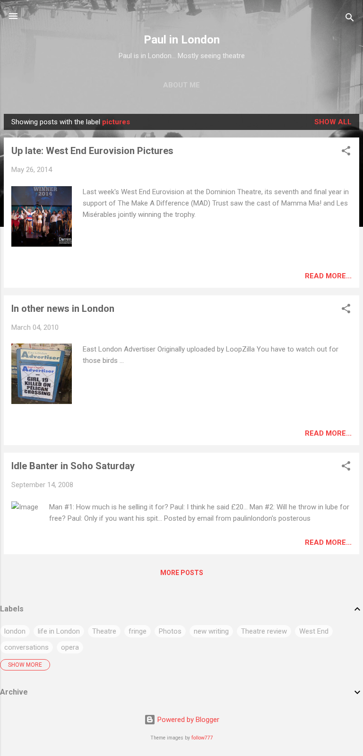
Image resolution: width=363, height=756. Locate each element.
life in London (59, 631)
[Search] (349, 19)
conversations (26, 647)
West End (313, 631)
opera (70, 647)
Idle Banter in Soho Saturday (73, 466)
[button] (346, 152)
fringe (138, 631)
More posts (181, 572)
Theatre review (264, 631)
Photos (170, 631)
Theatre (104, 631)
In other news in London (62, 308)
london (15, 631)
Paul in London (182, 39)
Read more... (328, 276)
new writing (211, 631)
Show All (333, 122)
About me (181, 85)
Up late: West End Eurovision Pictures (92, 150)
